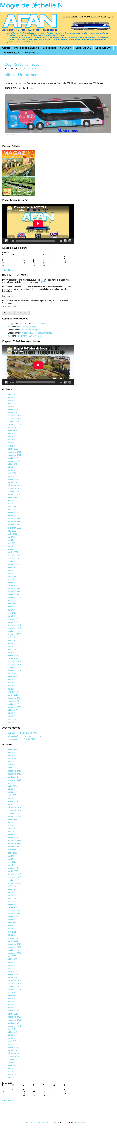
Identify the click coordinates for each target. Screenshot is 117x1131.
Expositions (49, 48)
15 (54, 261)
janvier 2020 (13, 622)
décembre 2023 (14, 485)
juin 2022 (12, 537)
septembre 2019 (14, 634)
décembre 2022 (14, 519)
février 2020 (13, 619)
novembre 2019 (14, 628)
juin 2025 (12, 434)
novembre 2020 (14, 592)
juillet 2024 (12, 464)
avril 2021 (12, 576)
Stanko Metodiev (83, 1122)
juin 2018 (12, 680)
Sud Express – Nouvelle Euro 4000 (22, 733)
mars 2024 (12, 476)
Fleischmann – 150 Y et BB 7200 (30, 336)
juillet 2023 (12, 497)
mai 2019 (12, 646)
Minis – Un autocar (22, 75)
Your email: (7, 303)
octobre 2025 (13, 422)
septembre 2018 (14, 671)
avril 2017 (12, 719)
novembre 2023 (14, 488)
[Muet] (65, 240)
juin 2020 (12, 607)
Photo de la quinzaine (26, 48)
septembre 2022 (14, 528)
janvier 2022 (13, 552)
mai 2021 (12, 573)
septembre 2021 (14, 564)
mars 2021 (12, 579)
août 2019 (12, 637)
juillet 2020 (12, 604)
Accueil (6, 48)
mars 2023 (12, 510)
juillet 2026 (12, 394)
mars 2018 (12, 689)
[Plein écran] (69, 240)
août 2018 (12, 674)
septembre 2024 (14, 461)
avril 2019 (12, 649)
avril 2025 (12, 440)
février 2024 (13, 479)
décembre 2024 (14, 452)
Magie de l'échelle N (31, 5)
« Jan (4, 270)
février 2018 (13, 692)
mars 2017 (12, 722)
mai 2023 (12, 504)
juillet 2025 (12, 431)
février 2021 (13, 583)
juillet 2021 (12, 567)
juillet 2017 (12, 710)
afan (9, 327)
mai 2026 (12, 400)
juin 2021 (12, 570)
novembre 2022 (14, 522)
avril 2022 (12, 543)
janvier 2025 (13, 449)
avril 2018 (12, 686)
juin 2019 (12, 643)
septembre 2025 (14, 425)
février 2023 (13, 513)
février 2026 (13, 409)
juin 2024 (12, 467)
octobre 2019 (13, 631)
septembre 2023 (14, 494)
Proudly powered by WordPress (39, 1122)
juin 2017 (12, 713)
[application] (38, 224)
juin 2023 (12, 501)
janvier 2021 (13, 586)
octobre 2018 (13, 668)
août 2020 (12, 601)
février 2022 (13, 549)
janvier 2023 (13, 516)
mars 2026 (12, 406)
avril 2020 (12, 613)
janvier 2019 (13, 658)
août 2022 (12, 531)
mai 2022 (12, 540)
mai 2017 (12, 716)
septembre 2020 (14, 598)
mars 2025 (12, 443)
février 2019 (13, 655)
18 (13, 263)
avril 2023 (12, 507)
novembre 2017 (14, 701)
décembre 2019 (14, 625)
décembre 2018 (14, 661)
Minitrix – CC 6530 (38, 324)
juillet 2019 (12, 640)
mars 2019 (12, 652)
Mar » (10, 270)
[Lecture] (6, 240)
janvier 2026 (13, 412)
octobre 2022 (13, 525)
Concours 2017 (83, 48)
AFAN (43, 282)
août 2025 (12, 428)
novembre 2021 (14, 558)
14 (44, 261)
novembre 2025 (14, 418)
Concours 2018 (104, 48)
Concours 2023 (10, 52)
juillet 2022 (12, 534)
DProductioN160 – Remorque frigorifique (36, 333)
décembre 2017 (14, 698)
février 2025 (13, 446)
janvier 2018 (13, 695)
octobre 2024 (13, 458)
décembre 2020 (14, 589)
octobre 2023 (13, 491)
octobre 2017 (13, 704)
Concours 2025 (31, 52)
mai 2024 (12, 470)
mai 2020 (12, 610)
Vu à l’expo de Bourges (26, 327)
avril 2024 (12, 473)
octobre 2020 (13, 595)
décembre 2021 (14, 555)
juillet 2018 (12, 677)
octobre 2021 (13, 561)
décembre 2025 (14, 415)
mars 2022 (12, 546)
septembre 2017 (14, 707)
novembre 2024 (14, 455)
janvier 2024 (13, 482)
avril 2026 (12, 403)
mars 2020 (12, 616)
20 (34, 263)
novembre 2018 (14, 665)
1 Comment (9, 134)
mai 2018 (12, 683)
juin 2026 (12, 397)
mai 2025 (12, 437)
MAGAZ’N (65, 48)
